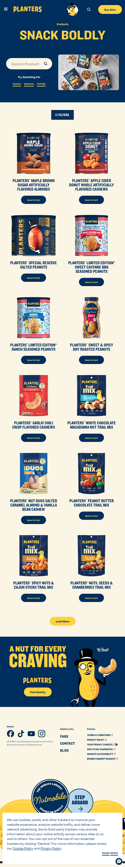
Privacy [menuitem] (95, 739)
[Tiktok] (21, 733)
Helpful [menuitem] (67, 729)
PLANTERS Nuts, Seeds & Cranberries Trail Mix (91, 585)
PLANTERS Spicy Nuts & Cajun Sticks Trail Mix (33, 585)
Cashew (17, 83)
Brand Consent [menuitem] (101, 758)
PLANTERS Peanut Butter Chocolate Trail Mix (91, 503)
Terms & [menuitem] (98, 735)
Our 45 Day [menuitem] (100, 749)
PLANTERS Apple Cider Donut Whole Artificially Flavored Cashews (91, 184)
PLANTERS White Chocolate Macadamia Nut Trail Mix (91, 425)
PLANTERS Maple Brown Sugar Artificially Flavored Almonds (34, 184)
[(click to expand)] (5, 9)
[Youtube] (31, 733)
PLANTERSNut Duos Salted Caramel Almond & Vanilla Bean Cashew (33, 505)
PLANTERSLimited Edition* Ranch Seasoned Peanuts (33, 347)
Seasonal (29, 83)
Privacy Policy (51, 848)
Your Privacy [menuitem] (99, 744)
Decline (114, 852)
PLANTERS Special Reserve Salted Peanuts (33, 265)
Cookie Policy (23, 848)
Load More (62, 621)
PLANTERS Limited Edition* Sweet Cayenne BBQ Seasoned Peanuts (91, 267)
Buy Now (110, 9)
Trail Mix (41, 83)
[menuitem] (67, 736)
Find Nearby (38, 692)
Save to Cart (33, 200)
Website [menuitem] (100, 754)
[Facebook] (10, 733)
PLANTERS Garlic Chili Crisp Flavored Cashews (33, 425)
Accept (105, 852)
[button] (119, 861)
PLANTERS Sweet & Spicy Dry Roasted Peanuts (91, 347)
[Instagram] (41, 733)
